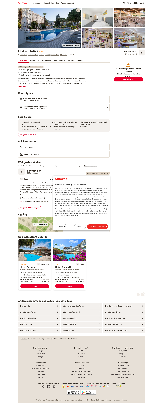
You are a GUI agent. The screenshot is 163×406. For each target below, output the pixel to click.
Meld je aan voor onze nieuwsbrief (123, 374)
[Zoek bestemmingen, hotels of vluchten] (124, 3)
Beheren (60, 226)
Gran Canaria (81, 354)
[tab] (23, 60)
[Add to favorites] (78, 10)
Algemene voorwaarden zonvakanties (68, 400)
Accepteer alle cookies (97, 226)
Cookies (81, 368)
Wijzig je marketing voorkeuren (81, 374)
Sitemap (40, 377)
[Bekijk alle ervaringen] (134, 53)
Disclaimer (81, 377)
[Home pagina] (23, 3)
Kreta (81, 351)
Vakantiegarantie (123, 371)
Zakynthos (81, 357)
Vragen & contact (123, 365)
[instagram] (48, 387)
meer (21, 194)
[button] (49, 28)
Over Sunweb (40, 365)
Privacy (81, 365)
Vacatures (40, 371)
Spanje (40, 351)
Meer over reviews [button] (90, 166)
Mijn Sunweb (122, 368)
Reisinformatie (122, 377)
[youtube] (53, 387)
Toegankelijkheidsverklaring (81, 371)
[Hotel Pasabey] (34, 264)
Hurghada (122, 354)
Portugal (40, 357)
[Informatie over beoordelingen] (136, 54)
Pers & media (40, 374)
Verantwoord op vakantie (40, 368)
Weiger (79, 226)
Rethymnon (123, 351)
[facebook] (43, 387)
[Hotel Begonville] (69, 264)
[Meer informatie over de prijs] (48, 281)
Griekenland (40, 354)
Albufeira (122, 357)
